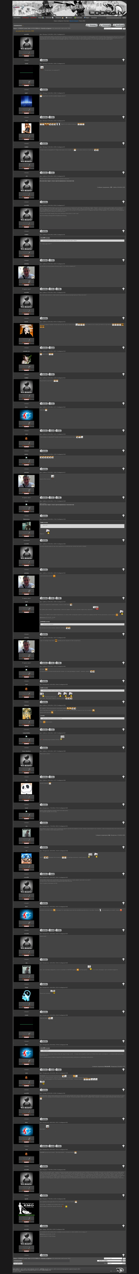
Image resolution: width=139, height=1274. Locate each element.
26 (64, 705)
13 (64, 377)
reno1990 (26, 34)
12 (64, 351)
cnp (26, 826)
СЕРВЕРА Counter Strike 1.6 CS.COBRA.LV (29, 28)
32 (67, 850)
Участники (66, 20)
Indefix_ (26, 454)
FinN (26, 120)
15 (64, 434)
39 (67, 1044)
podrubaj (26, 263)
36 (67, 962)
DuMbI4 (26, 147)
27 (64, 733)
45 (64, 1198)
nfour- (26, 407)
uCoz (20, 1271)
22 (64, 601)
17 (64, 472)
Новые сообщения (58, 20)
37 (67, 987)
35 (67, 933)
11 (64, 321)
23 (64, 637)
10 (64, 292)
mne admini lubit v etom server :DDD (61, 28)
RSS (84, 20)
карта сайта (24, 1269)
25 (67, 684)
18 (64, 501)
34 (67, 906)
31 (67, 826)
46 (63, 1229)
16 (64, 454)
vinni (26, 434)
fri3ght (26, 987)
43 (67, 1149)
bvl (26, 850)
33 (67, 877)
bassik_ (26, 321)
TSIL (26, 780)
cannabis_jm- (26, 351)
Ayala (26, 501)
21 (64, 573)
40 (67, 1073)
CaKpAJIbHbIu (26, 733)
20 (64, 543)
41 (64, 1093)
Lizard (26, 808)
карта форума (30, 1269)
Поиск (80, 20)
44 (64, 1169)
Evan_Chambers (26, 751)
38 (67, 1015)
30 (67, 808)
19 (64, 519)
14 (64, 407)
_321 (26, 176)
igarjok (26, 1198)
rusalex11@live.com (46, 1270)
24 (64, 666)
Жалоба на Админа (46, 28)
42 (67, 1122)
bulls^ (26, 93)
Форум (15, 28)
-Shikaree (26, 705)
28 (64, 751)
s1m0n (26, 63)
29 (64, 780)
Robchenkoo (26, 519)
